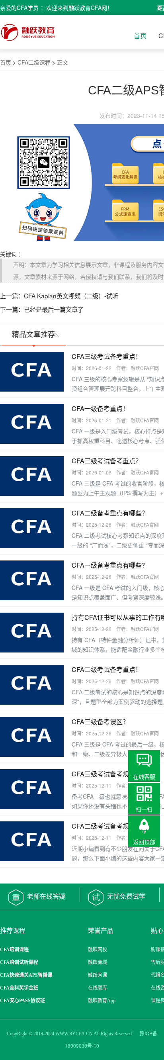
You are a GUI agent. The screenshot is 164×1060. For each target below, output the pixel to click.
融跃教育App (101, 1000)
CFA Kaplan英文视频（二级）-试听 (71, 295)
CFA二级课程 (34, 62)
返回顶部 (144, 842)
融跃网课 (97, 975)
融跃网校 (97, 949)
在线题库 (97, 988)
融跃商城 (97, 962)
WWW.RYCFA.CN (74, 1033)
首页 (140, 35)
